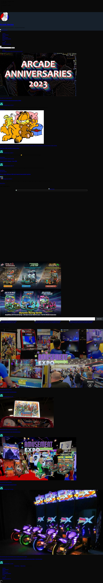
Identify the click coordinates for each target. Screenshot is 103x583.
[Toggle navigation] (0, 31)
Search (13, 47)
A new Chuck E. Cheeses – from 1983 (8, 161)
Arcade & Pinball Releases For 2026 (8, 322)
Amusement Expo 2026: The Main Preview (8, 484)
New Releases (5, 34)
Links (3, 40)
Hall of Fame (5, 37)
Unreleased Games (6, 38)
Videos (3, 36)
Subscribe (99, 319)
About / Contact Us (6, 44)
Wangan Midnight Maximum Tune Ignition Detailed (80, 322)
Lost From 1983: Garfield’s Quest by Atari (9, 148)
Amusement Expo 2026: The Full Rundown (8, 392)
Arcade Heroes (7, 24)
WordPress (16, 566)
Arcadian (5, 105)
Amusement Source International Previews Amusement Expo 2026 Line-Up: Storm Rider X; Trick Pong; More (21, 559)
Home (3, 33)
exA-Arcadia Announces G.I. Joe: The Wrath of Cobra (10, 432)
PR (5, 41)
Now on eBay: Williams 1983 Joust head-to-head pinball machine (15, 174)
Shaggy (5, 178)
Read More (2, 109)
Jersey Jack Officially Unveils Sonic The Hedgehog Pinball (47, 322)
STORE (3, 42)
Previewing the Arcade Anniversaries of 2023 (12, 51)
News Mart (23, 566)
